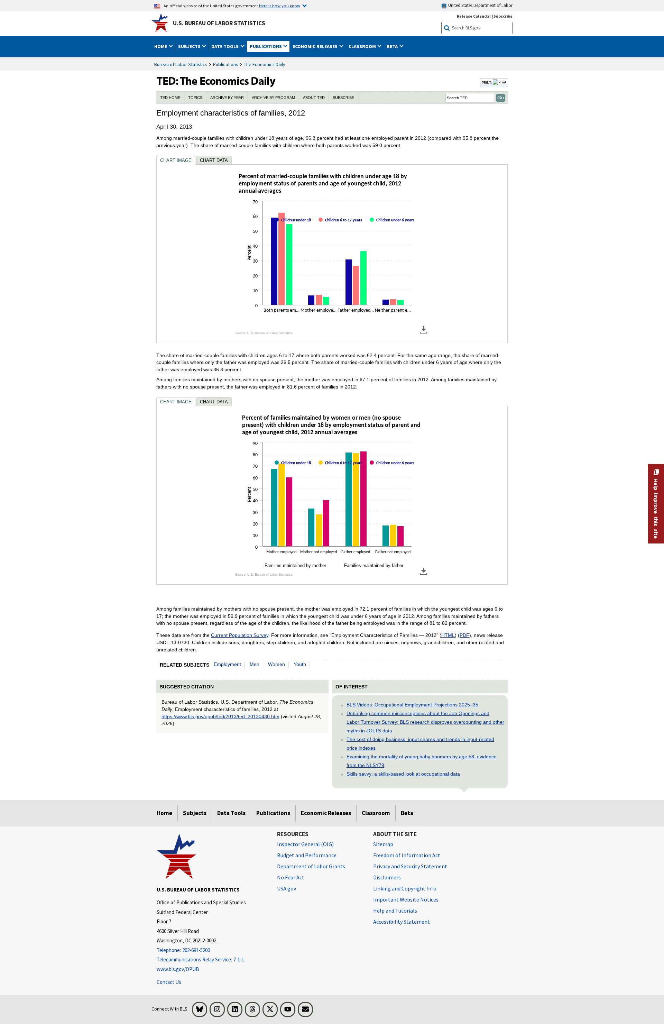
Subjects (194, 813)
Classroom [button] (363, 46)
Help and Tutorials (395, 910)
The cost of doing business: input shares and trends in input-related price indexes (420, 744)
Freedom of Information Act (406, 855)
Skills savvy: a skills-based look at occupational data (403, 774)
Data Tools (231, 813)
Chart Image (176, 160)
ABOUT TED (314, 97)
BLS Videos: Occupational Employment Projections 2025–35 (412, 704)
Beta (407, 813)
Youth (300, 664)
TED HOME (170, 97)
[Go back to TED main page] (317, 82)
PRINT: (487, 82)
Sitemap (383, 844)
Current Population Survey (239, 635)
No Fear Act (290, 877)
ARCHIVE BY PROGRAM (273, 97)
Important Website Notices (406, 899)
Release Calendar (474, 16)
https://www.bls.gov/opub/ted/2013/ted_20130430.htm (220, 716)
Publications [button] (266, 46)
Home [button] (161, 46)
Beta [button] (393, 46)
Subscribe (503, 16)
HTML (448, 635)
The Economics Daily (264, 64)
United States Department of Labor (480, 5)
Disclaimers (387, 877)
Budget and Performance (306, 855)
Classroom (376, 813)
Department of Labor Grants (311, 866)
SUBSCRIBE (343, 97)
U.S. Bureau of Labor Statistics (219, 23)
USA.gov (286, 888)
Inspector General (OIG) (305, 844)
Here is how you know (279, 5)
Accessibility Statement (401, 921)
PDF (464, 635)
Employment (227, 664)
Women (276, 664)
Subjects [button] (190, 46)
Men (254, 664)
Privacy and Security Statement (410, 866)
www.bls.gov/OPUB (178, 969)
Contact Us (169, 982)
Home (164, 813)
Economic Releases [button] (316, 46)
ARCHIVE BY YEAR (227, 97)
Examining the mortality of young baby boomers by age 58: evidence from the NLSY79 (422, 761)
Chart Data (214, 160)
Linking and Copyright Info (404, 888)
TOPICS (195, 97)
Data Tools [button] (225, 46)
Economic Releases (326, 813)
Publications (225, 64)
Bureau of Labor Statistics (180, 64)
